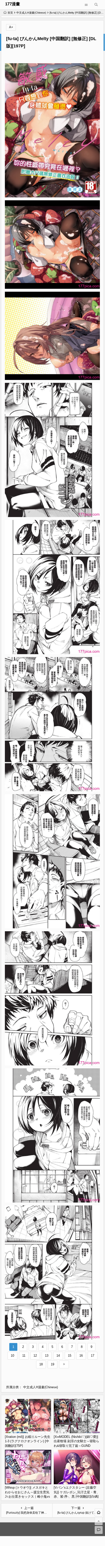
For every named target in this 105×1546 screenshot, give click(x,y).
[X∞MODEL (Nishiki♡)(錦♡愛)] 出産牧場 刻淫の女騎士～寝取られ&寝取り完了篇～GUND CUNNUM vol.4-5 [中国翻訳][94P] (76, 1446)
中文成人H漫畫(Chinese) (31, 12)
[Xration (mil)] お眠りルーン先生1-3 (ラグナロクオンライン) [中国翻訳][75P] (27, 1441)
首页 (10, 12)
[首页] (99, 1512)
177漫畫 (12, 4)
